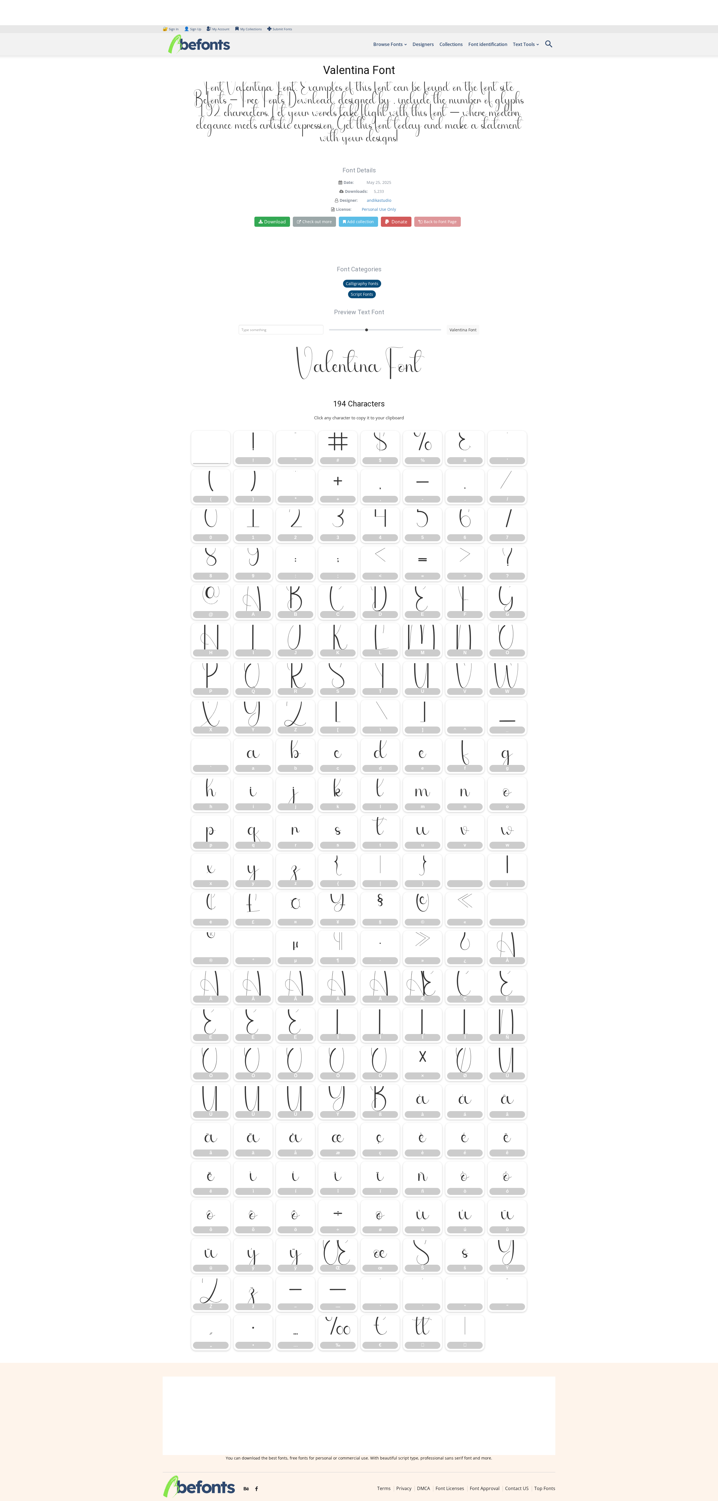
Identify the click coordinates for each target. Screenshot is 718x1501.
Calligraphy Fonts (362, 283)
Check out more (317, 221)
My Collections (251, 29)
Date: (349, 182)
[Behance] (246, 1489)
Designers (423, 44)
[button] (548, 45)
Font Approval (485, 1488)
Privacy (403, 1488)
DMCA (423, 1488)
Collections (451, 44)
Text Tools (524, 44)
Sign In (171, 29)
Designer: (349, 200)
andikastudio (379, 200)
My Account (220, 29)
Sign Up (192, 29)
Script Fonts (362, 294)
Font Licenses (450, 1488)
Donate (398, 222)
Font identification (487, 44)
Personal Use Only (379, 209)
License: (343, 209)
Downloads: (356, 191)
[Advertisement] (359, 1416)
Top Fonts (544, 1488)
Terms (384, 1488)
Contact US (517, 1488)
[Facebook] (256, 1489)
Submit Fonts (282, 29)
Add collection (360, 221)
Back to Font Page (440, 221)
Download (275, 222)
